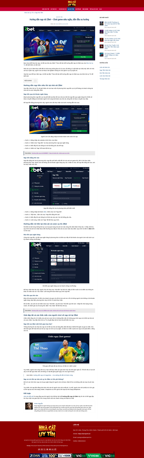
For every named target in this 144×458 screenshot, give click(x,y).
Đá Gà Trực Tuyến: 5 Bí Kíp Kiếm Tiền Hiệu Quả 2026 (112, 47)
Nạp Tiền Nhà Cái (105, 70)
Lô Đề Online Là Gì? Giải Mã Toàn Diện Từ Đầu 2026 (112, 32)
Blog (100, 9)
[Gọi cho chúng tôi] (44, 449)
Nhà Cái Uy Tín (29, 12)
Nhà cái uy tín (45, 9)
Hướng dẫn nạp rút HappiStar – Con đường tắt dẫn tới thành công (53, 375)
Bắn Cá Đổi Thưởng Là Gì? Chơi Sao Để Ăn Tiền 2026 (112, 24)
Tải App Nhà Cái (105, 79)
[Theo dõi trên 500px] (52, 449)
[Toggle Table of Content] (34, 81)
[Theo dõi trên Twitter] (39, 449)
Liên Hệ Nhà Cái (105, 67)
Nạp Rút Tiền (71, 9)
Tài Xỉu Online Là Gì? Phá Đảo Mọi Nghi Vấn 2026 (112, 39)
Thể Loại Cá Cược (94, 9)
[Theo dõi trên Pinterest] (47, 449)
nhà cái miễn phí (29, 396)
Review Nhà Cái (62, 9)
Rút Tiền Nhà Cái (105, 73)
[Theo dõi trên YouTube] (50, 449)
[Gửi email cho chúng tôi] (42, 449)
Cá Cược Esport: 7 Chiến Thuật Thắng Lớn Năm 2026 (112, 55)
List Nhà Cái (53, 9)
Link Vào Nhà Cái (105, 76)
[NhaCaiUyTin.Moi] (72, 4)
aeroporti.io (26, 440)
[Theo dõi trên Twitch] (55, 449)
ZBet (44, 212)
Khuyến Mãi (78, 9)
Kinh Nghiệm (85, 9)
